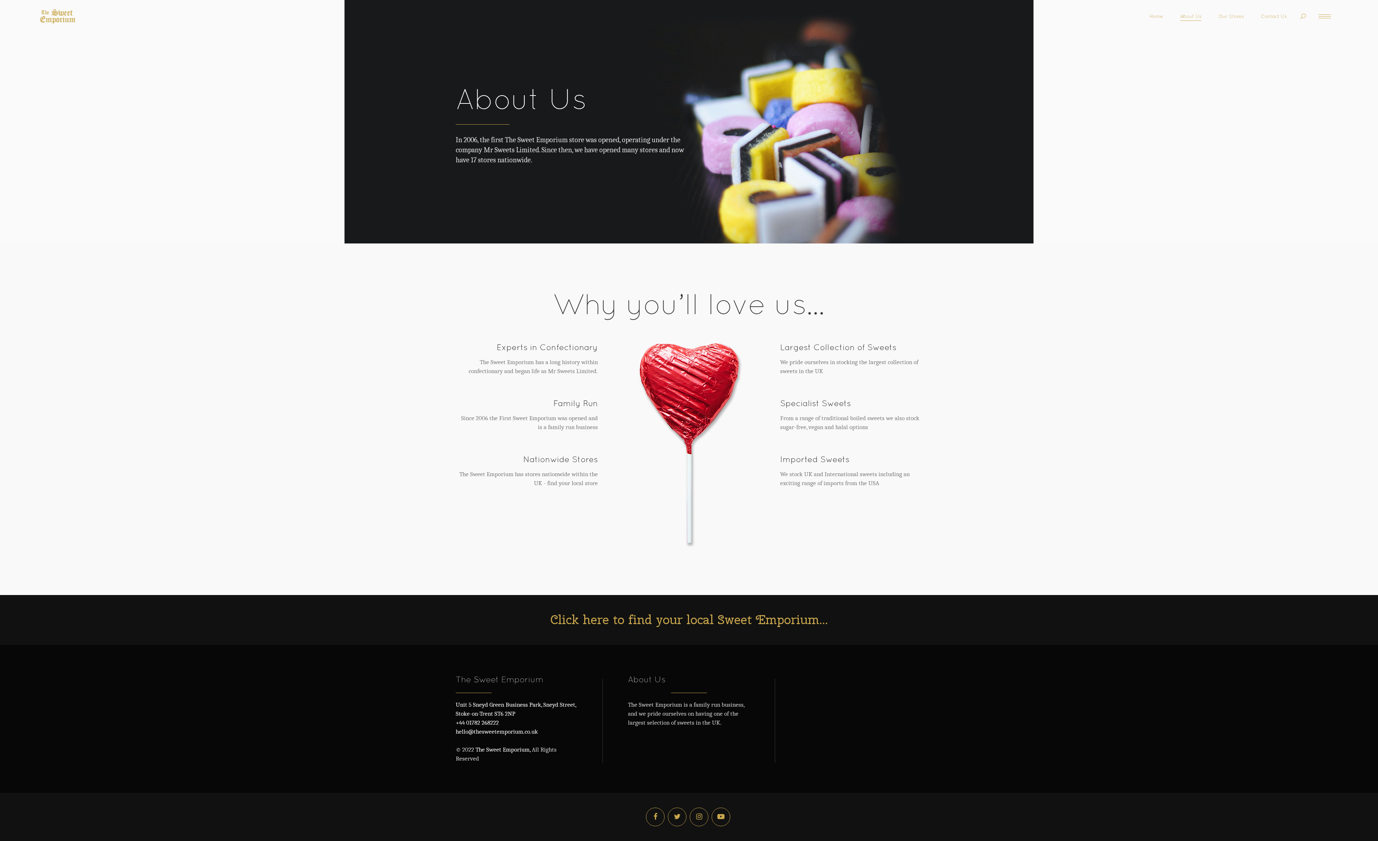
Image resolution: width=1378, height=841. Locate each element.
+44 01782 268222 (477, 722)
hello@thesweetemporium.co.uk (497, 731)
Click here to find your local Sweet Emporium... (689, 619)
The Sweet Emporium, (502, 749)
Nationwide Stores (560, 459)
